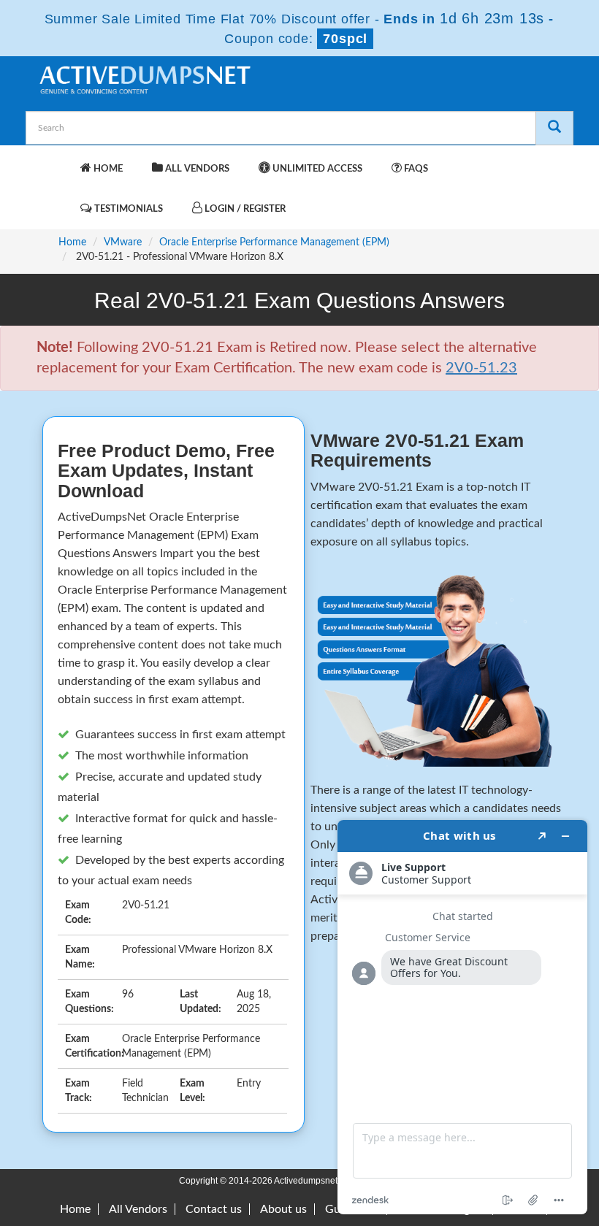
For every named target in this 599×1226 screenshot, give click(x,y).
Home (107, 169)
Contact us (214, 1209)
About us (283, 1209)
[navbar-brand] (55, 161)
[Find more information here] (462, 1017)
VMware (123, 242)
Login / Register (244, 209)
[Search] (554, 128)
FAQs (415, 169)
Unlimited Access (316, 169)
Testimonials (127, 209)
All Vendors (196, 169)
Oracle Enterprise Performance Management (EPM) (274, 242)
